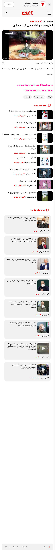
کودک (50, 97)
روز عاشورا (27, 97)
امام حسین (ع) (39, 97)
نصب (9, 4)
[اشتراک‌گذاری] (44, 546)
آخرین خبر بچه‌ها (35, 21)
